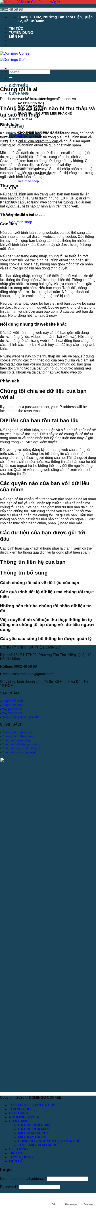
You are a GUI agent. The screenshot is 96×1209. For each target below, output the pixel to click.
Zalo (54, 1204)
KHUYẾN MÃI (20, 119)
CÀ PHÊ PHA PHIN (34, 1125)
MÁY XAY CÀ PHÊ (33, 1137)
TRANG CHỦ (20, 78)
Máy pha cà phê (12, 709)
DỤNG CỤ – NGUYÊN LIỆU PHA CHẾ (45, 113)
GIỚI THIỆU (18, 86)
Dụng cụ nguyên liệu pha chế (20, 717)
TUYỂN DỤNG (21, 33)
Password (9, 1187)
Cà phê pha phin (12, 701)
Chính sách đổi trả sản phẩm (20, 744)
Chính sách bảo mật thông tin (21, 748)
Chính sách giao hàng (16, 740)
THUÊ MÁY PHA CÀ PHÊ (39, 1145)
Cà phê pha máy (12, 705)
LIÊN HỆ (16, 37)
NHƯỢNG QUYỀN (24, 1117)
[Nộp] (19, 150)
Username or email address (23, 1178)
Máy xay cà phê (12, 713)
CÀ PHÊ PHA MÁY (31, 103)
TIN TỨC (16, 29)
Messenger (71, 1204)
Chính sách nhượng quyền (19, 752)
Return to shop (28, 181)
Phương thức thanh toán (18, 736)
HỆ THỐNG (18, 1149)
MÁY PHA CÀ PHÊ (33, 1133)
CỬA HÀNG (19, 93)
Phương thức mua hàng (17, 732)
